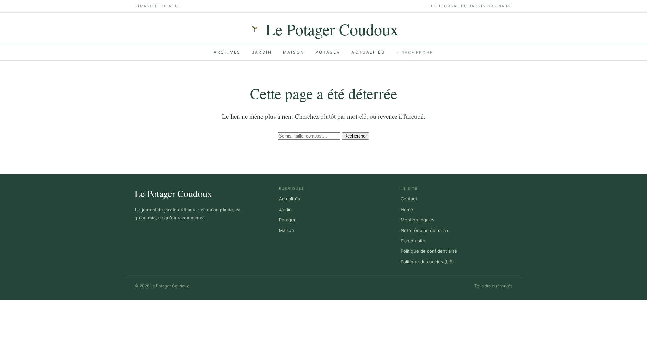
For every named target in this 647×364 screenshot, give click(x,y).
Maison (293, 52)
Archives (227, 52)
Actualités (368, 52)
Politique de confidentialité (429, 251)
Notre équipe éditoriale (425, 230)
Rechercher (355, 136)
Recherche (414, 52)
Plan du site (413, 240)
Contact (409, 198)
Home (407, 209)
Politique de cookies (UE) (427, 261)
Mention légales (417, 219)
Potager (327, 52)
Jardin (262, 52)
